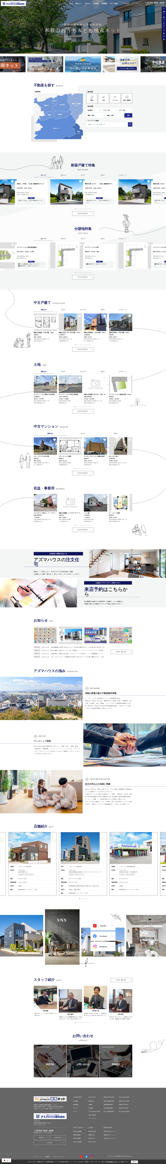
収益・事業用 (92, 1115)
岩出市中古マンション (110, 1138)
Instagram (103, 946)
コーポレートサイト (45, 66)
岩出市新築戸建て (108, 1108)
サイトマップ (37, 1156)
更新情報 (75, 1104)
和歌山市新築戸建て (109, 1101)
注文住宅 (96, 3)
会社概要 (104, 3)
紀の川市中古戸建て (124, 1111)
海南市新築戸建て (108, 1104)
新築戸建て (91, 1101)
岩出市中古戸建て (124, 1108)
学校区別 (90, 1108)
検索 (128, 115)
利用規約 (47, 1156)
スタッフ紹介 (114, 3)
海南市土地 (91, 1135)
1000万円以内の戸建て (94, 1111)
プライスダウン (92, 1118)
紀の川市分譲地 (77, 1142)
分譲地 (90, 1104)
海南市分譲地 (76, 1135)
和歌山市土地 (92, 1131)
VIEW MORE (82, 213)
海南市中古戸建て (124, 1104)
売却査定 (163, 32)
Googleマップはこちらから (26, 874)
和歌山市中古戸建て (124, 1101)
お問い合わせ (58, 1137)
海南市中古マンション (110, 1135)
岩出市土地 (91, 1138)
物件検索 (163, 10)
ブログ (75, 1111)
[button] (78, 272)
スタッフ (75, 1108)
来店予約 (41, 1137)
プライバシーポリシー (59, 1156)
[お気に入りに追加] (12, 181)
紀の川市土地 (92, 1142)
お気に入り (138, 3)
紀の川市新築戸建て (109, 1111)
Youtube (103, 926)
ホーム (71, 3)
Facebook (103, 936)
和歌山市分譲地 (77, 1131)
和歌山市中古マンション (110, 1131)
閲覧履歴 (126, 3)
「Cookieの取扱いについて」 (112, 1161)
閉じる (134, 1161)
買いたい (78, 3)
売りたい (88, 3)
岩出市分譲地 (76, 1138)
